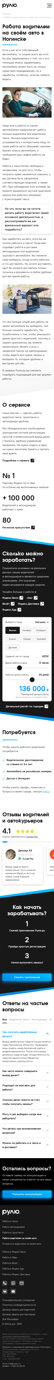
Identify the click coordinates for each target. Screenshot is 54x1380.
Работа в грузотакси (13, 1232)
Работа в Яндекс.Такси (14, 1251)
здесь (46, 791)
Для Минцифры (10, 1319)
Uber (30, 597)
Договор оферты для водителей (18, 1309)
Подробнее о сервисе (15, 460)
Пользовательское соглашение (18, 1300)
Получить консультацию (27, 1194)
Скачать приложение (27, 977)
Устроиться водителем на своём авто (21, 1243)
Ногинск (40, 622)
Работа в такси (10, 1221)
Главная (6, 13)
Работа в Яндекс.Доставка (16, 1274)
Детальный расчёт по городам (24, 706)
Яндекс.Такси (10, 597)
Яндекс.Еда (9, 609)
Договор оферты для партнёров (18, 1314)
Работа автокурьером (13, 1226)
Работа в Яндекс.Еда (13, 1268)
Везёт (6, 603)
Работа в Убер (9, 1257)
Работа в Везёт (10, 1263)
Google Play (32, 836)
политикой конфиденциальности (16, 1336)
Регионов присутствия (16, 527)
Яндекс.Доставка (28, 603)
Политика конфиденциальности (19, 1304)
